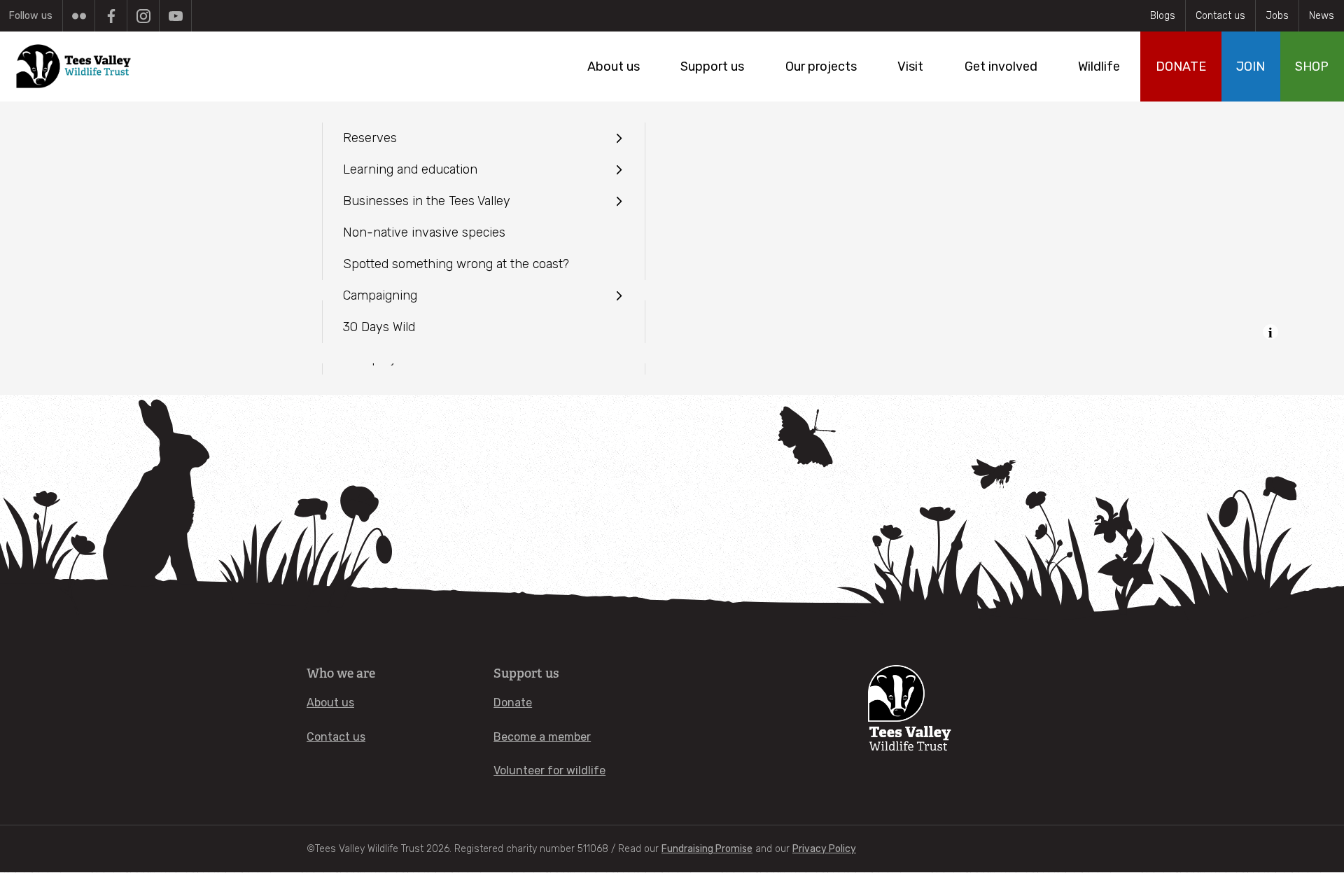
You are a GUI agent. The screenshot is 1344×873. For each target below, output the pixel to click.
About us (330, 702)
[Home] (74, 66)
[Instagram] (143, 16)
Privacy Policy (824, 849)
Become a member (542, 736)
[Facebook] (111, 16)
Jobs (1277, 16)
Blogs (1162, 16)
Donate (512, 702)
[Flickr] (78, 16)
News (1321, 16)
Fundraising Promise (707, 849)
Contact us (1220, 16)
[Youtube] (175, 16)
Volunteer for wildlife (549, 770)
